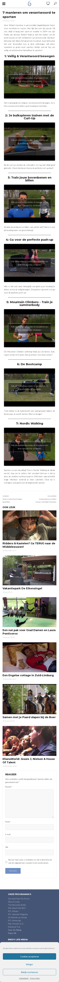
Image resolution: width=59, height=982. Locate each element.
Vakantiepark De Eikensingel (22, 588)
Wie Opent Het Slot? (16, 908)
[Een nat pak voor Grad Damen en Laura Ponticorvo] (29, 612)
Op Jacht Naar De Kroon (19, 898)
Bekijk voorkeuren (29, 972)
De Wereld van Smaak (17, 917)
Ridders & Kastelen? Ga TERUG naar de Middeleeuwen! (29, 545)
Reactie (8, 787)
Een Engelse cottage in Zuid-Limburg (28, 675)
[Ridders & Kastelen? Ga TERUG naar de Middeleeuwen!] (29, 525)
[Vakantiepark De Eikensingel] (29, 570)
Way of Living (13, 901)
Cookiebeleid (23, 978)
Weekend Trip (14, 927)
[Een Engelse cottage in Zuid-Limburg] (29, 657)
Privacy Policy (35, 978)
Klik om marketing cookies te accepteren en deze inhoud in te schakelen (29, 79)
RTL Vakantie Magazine (18, 914)
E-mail (7, 834)
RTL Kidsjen (13, 911)
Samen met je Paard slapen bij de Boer (29, 717)
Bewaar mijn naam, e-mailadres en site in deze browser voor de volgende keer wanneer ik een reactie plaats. (30, 861)
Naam (7, 822)
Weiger (29, 964)
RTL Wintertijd (14, 920)
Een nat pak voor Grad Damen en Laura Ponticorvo (29, 632)
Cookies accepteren (29, 956)
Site (6, 847)
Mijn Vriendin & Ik (15, 923)
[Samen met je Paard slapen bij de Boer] (29, 699)
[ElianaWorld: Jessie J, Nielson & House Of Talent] (29, 741)
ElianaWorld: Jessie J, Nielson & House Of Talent (29, 760)
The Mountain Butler (17, 905)
